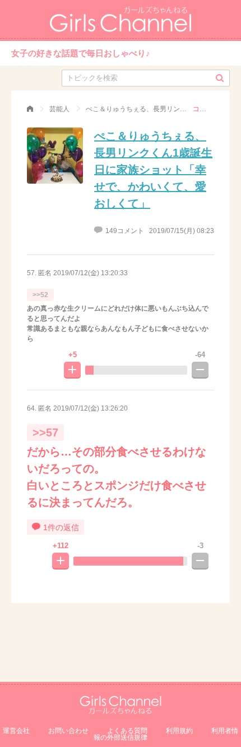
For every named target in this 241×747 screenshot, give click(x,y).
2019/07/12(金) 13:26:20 (90, 408)
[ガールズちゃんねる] (30, 109)
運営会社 (16, 731)
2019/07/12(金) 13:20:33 (90, 273)
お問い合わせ (68, 731)
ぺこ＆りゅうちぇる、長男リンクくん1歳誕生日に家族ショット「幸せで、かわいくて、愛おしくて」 (153, 169)
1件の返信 (61, 527)
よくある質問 (127, 731)
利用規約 (179, 731)
